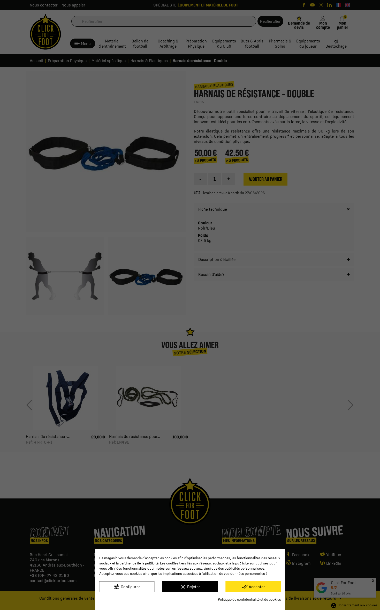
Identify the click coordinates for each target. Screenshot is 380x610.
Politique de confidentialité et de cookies (249, 599)
